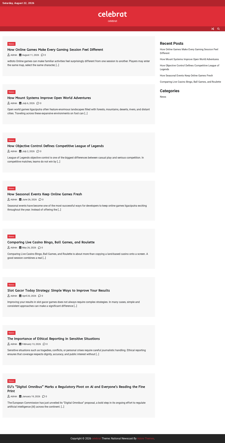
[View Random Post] (212, 28)
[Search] (218, 28)
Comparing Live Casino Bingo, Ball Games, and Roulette (51, 242)
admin (14, 55)
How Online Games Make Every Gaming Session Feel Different (55, 49)
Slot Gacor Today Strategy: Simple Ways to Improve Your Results (58, 290)
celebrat (112, 14)
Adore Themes (145, 438)
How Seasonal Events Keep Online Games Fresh (44, 194)
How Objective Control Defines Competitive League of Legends (55, 146)
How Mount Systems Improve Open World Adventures (49, 98)
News (11, 44)
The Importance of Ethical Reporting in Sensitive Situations (53, 338)
